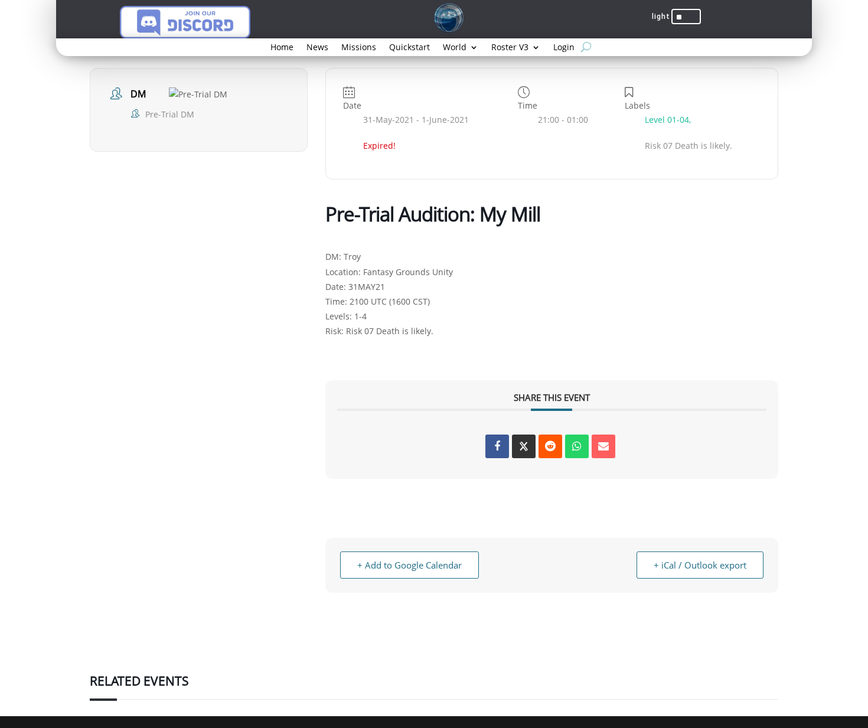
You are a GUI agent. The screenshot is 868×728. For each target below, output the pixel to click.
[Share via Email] (603, 446)
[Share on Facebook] (497, 446)
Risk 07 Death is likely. (389, 331)
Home (281, 48)
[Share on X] (524, 446)
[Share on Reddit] (550, 446)
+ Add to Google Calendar (409, 565)
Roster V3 (509, 48)
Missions (358, 48)
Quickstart (409, 48)
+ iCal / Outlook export (700, 565)
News (317, 48)
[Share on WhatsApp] (577, 446)
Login (564, 48)
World (454, 48)
